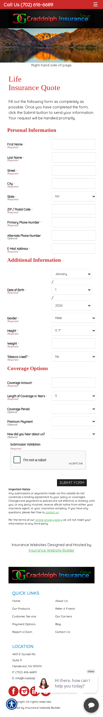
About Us (61, 601)
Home (16, 601)
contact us (52, 512)
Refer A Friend (65, 608)
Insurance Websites (29, 544)
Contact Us (62, 632)
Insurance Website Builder (51, 550)
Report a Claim (22, 632)
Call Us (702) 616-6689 (28, 4)
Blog (58, 624)
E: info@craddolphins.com (29, 678)
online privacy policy (49, 520)
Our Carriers (63, 616)
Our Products (21, 608)
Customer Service (24, 616)
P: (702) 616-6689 (24, 672)
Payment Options (24, 624)
